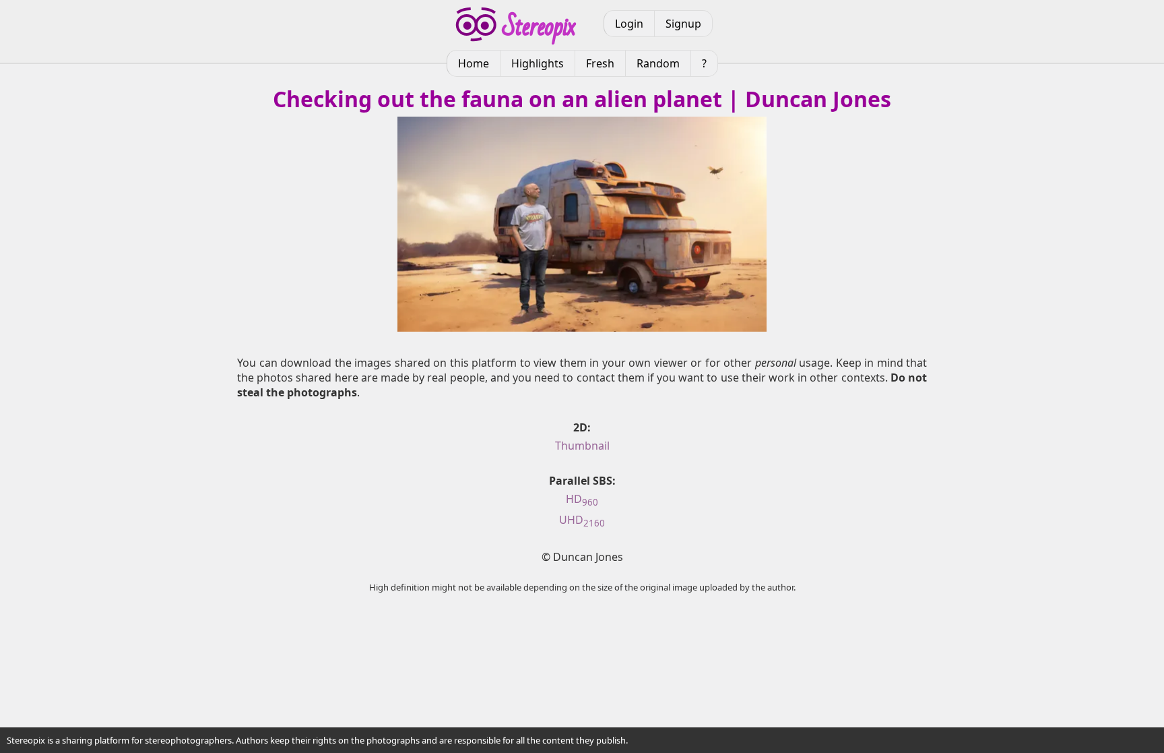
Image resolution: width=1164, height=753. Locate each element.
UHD (582, 519)
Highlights (537, 63)
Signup (683, 23)
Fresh (600, 63)
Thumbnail (582, 445)
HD (582, 498)
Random (658, 63)
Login (629, 23)
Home (473, 63)
